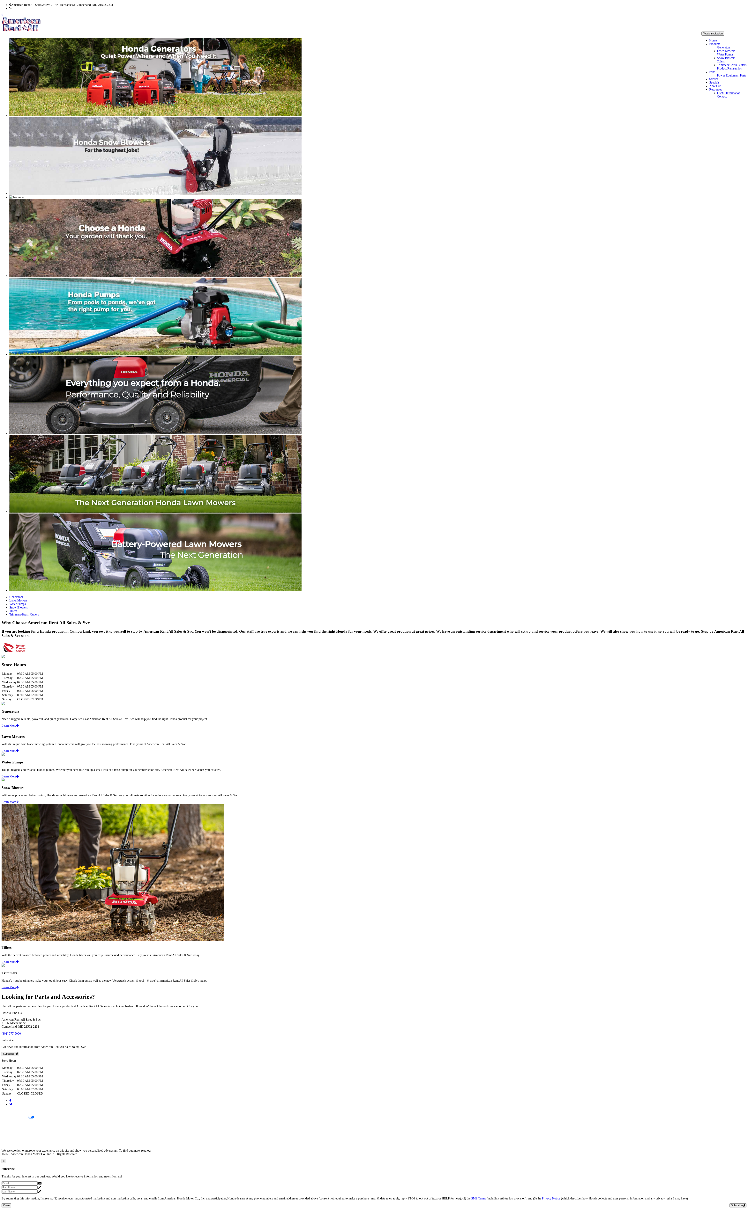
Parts (712, 72)
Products (714, 44)
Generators (723, 47)
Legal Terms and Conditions (19, 1124)
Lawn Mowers (726, 51)
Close (6, 1205)
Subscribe (9, 1053)
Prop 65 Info (9, 1137)
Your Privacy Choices (15, 1117)
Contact (722, 96)
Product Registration (729, 68)
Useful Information (728, 93)
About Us (715, 86)
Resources (715, 89)
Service (713, 79)
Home (713, 40)
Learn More (9, 725)
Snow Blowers (726, 58)
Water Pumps (725, 54)
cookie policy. (160, 1150)
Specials (714, 82)
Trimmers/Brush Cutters (731, 65)
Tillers (721, 61)
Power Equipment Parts (731, 75)
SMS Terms (9, 1130)
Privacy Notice (11, 1110)
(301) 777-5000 (21, 8)
